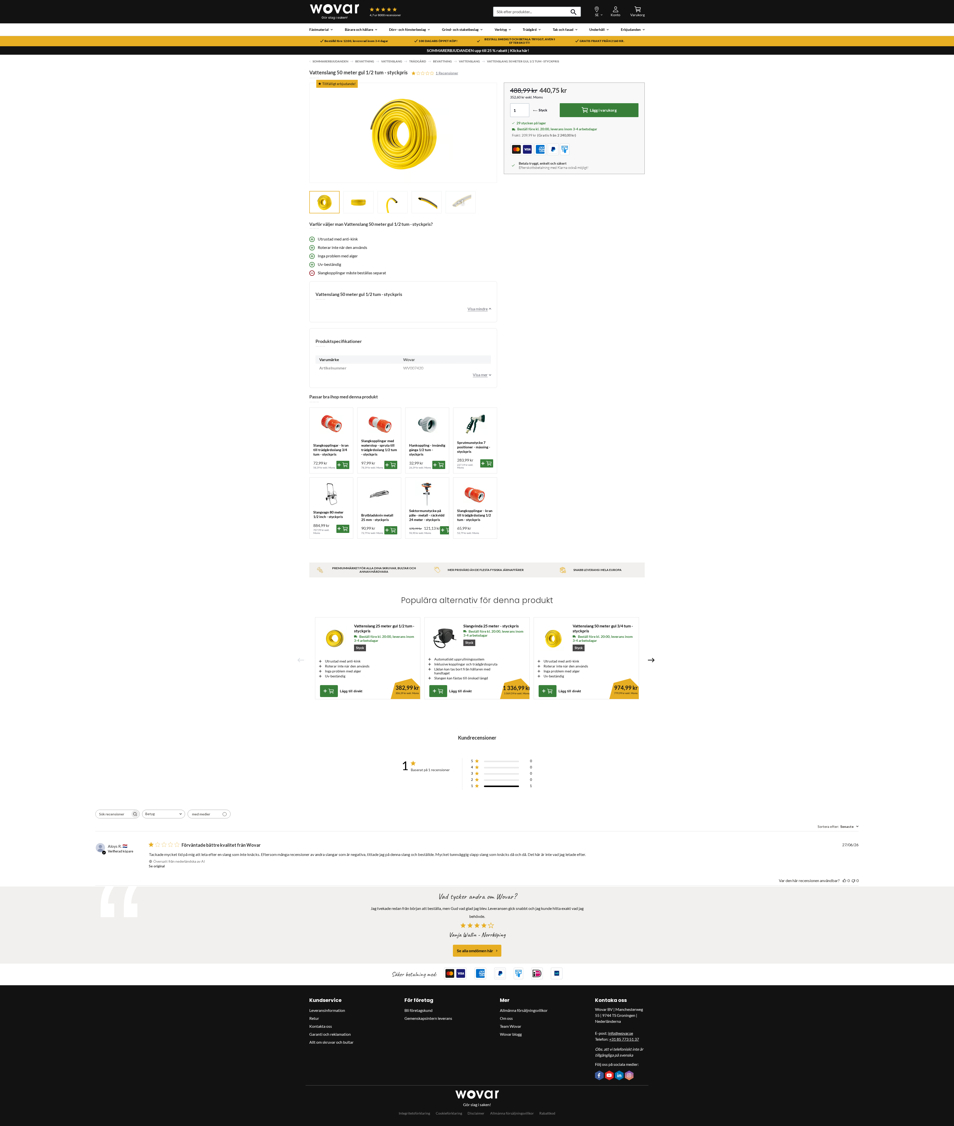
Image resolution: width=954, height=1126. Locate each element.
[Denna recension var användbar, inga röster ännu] (844, 880)
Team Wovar (510, 1026)
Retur (314, 1018)
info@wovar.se (620, 1033)
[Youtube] (610, 1076)
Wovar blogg (511, 1034)
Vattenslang (391, 61)
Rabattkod (547, 1113)
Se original (157, 866)
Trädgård (417, 61)
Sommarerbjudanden (330, 61)
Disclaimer (476, 1113)
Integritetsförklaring (414, 1113)
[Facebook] (600, 1076)
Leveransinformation (327, 1010)
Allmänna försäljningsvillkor (524, 1010)
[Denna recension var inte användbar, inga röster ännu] (853, 880)
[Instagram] (630, 1076)
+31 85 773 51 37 (624, 1039)
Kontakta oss (320, 1026)
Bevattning (364, 61)
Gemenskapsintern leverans (428, 1018)
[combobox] (163, 814)
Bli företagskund (418, 1010)
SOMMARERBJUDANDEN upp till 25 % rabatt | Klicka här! (478, 50)
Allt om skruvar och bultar (331, 1042)
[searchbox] (113, 814)
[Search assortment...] (574, 12)
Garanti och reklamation (330, 1034)
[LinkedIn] (620, 1076)
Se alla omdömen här (475, 950)
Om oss (506, 1018)
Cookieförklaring (449, 1113)
